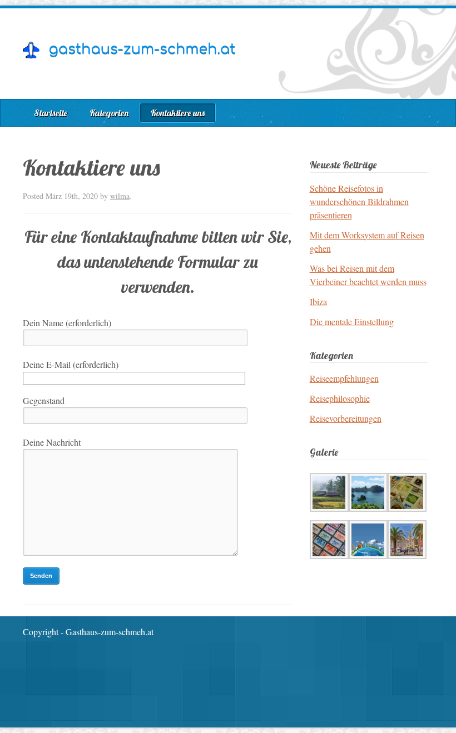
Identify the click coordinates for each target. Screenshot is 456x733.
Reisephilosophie (340, 398)
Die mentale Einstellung (352, 321)
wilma (120, 196)
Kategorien (109, 112)
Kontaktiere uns (178, 112)
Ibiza (318, 301)
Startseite (50, 112)
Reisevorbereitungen (345, 418)
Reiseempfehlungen (344, 378)
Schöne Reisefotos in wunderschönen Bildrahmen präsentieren (359, 201)
